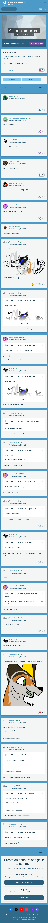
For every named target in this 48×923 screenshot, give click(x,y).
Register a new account (24, 882)
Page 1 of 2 (24, 87)
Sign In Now (24, 897)
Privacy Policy (19, 915)
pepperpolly (13, 205)
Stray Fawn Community (15, 3)
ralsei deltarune (33, 421)
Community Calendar (36, 43)
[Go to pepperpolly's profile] (5, 206)
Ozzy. (11, 161)
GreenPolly (20, 43)
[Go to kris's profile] (5, 141)
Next (41, 87)
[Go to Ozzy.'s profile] (5, 163)
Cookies (40, 915)
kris (10, 140)
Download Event (10, 70)
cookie (11, 227)
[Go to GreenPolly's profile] (5, 243)
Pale (28, 755)
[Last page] (45, 87)
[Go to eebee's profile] (5, 97)
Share (12, 80)
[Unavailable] (24, 263)
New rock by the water (17, 118)
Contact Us (30, 915)
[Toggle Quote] (6, 301)
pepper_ (29, 450)
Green (29, 301)
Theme (8, 915)
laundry (12, 720)
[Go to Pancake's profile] (5, 184)
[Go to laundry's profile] (5, 722)
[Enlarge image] (24, 685)
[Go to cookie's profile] (5, 228)
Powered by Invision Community (24, 920)
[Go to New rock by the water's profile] (5, 119)
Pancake (12, 183)
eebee (11, 96)
